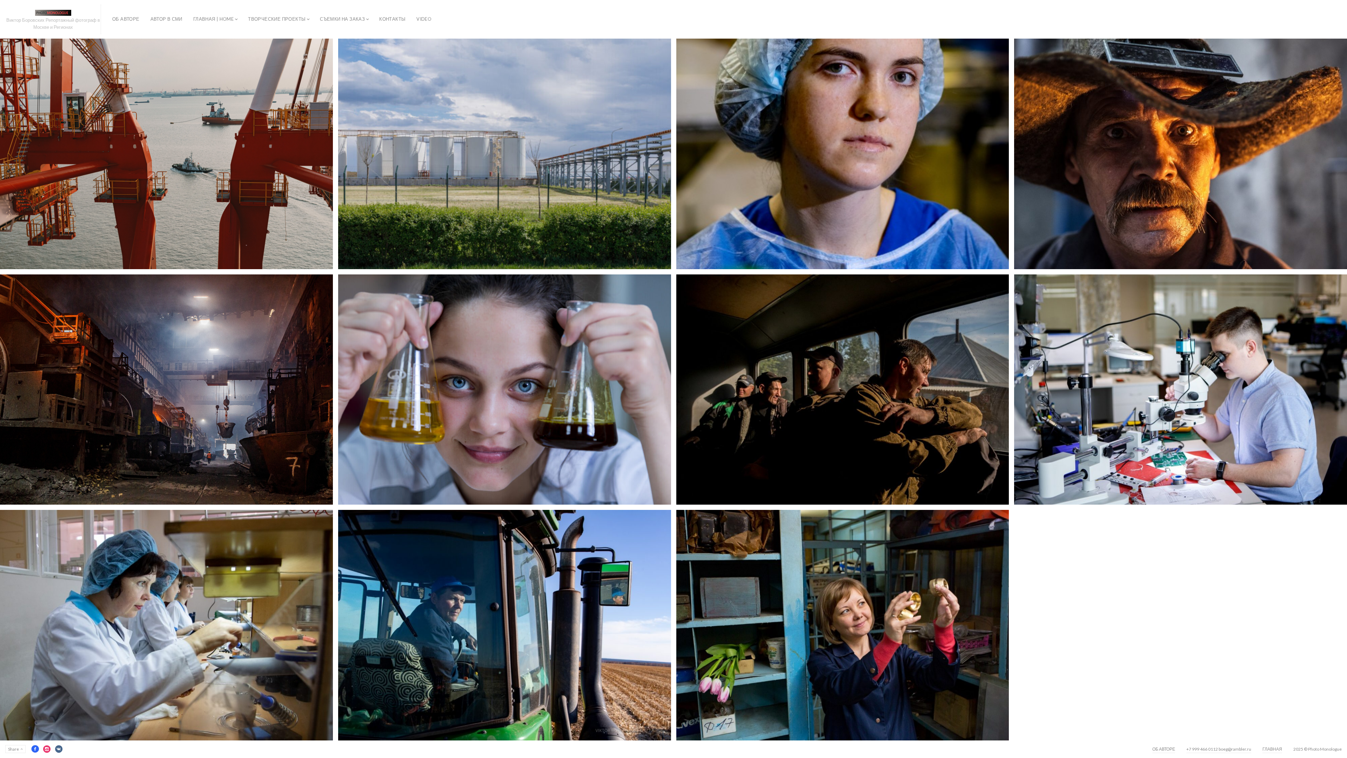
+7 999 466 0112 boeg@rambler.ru (1218, 749)
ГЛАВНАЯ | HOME (213, 19)
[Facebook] (35, 749)
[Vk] (59, 749)
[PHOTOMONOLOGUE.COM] (53, 13)
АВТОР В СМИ (166, 19)
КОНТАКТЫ (392, 19)
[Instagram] (47, 749)
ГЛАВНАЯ (1272, 749)
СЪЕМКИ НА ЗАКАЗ (342, 19)
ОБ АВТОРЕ (126, 19)
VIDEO (423, 19)
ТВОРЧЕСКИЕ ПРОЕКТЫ (277, 19)
